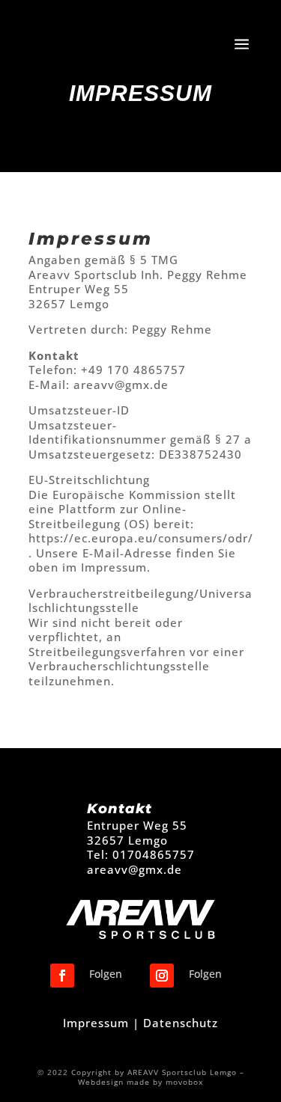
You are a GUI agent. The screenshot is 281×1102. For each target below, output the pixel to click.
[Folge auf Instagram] (162, 976)
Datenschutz (180, 1022)
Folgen (105, 974)
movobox (184, 1082)
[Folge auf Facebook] (62, 976)
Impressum (96, 1022)
